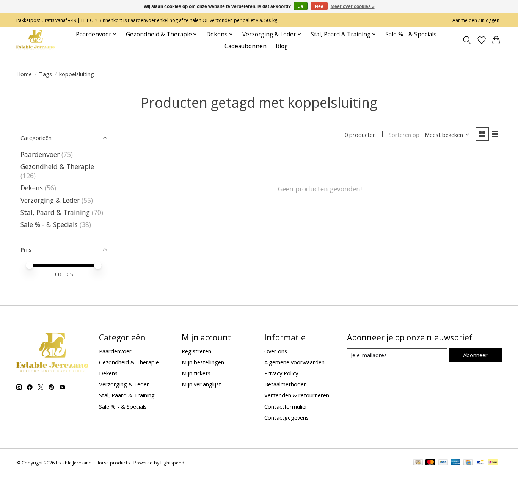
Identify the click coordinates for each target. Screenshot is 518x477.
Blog (282, 46)
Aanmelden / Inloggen (475, 20)
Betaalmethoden (285, 384)
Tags (45, 74)
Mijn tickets (196, 373)
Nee (319, 6)
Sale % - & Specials (410, 34)
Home (24, 74)
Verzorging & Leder (50, 200)
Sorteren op (404, 134)
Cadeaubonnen (245, 46)
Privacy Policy (281, 373)
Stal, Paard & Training (55, 212)
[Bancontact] (480, 463)
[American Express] (456, 463)
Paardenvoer (40, 154)
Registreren (196, 351)
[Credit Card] (468, 463)
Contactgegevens (286, 417)
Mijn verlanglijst (201, 384)
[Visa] (443, 463)
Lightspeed (172, 463)
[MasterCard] (430, 463)
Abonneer (475, 355)
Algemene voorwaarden (294, 362)
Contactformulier (286, 406)
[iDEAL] (493, 463)
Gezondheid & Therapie (57, 166)
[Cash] (418, 463)
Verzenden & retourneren (296, 395)
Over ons (275, 351)
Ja (300, 6)
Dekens (31, 187)
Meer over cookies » (353, 6)
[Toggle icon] (466, 40)
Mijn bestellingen (203, 362)
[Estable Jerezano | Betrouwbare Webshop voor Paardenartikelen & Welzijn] (35, 40)
